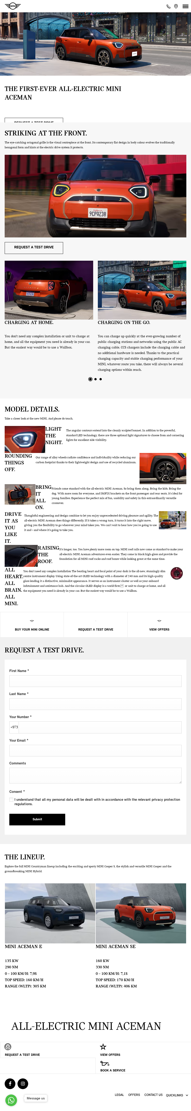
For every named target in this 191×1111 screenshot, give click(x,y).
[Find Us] (176, 6)
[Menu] (185, 6)
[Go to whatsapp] (11, 1100)
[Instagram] (22, 1083)
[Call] (168, 6)
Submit (37, 819)
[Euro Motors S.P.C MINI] (13, 6)
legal (119, 1095)
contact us (153, 1095)
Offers (134, 1095)
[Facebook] (10, 1083)
